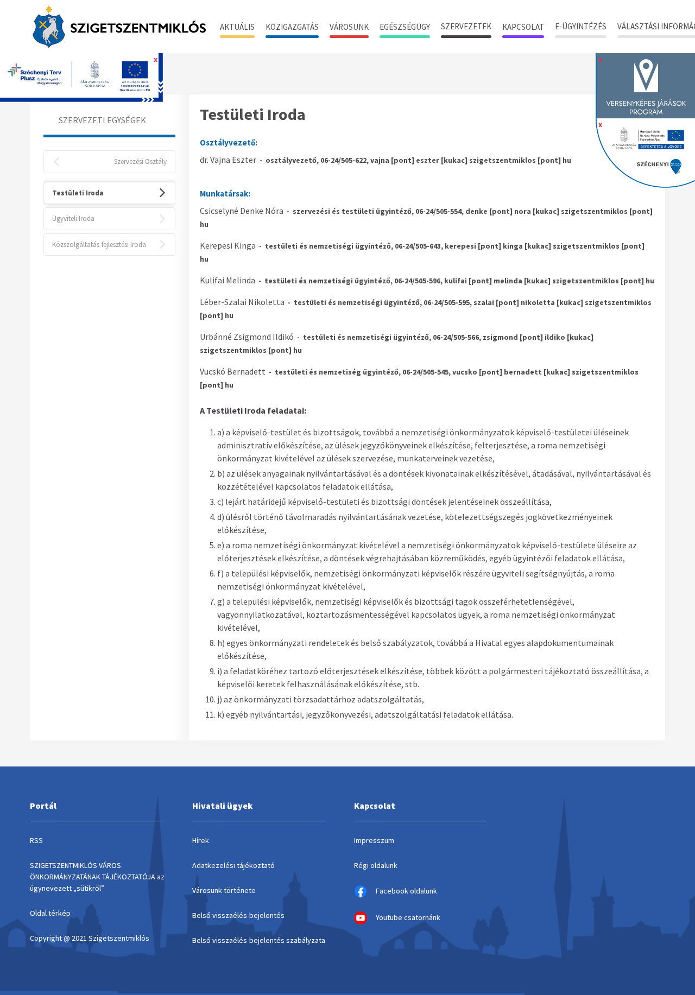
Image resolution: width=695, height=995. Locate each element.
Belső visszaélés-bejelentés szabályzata (258, 940)
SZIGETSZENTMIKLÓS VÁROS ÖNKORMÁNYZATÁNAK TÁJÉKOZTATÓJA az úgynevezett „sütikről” (97, 876)
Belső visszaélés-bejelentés (238, 915)
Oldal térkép (50, 913)
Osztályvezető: (228, 142)
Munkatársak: (225, 193)
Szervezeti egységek (102, 120)
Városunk (349, 27)
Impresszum (374, 840)
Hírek (200, 840)
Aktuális (237, 27)
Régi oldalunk (375, 865)
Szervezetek (466, 26)
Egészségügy (405, 27)
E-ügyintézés (580, 26)
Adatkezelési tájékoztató (233, 865)
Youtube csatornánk (408, 917)
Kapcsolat (523, 27)
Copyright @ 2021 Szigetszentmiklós (89, 938)
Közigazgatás (292, 27)
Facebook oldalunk (406, 891)
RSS (36, 840)
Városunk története (224, 890)
